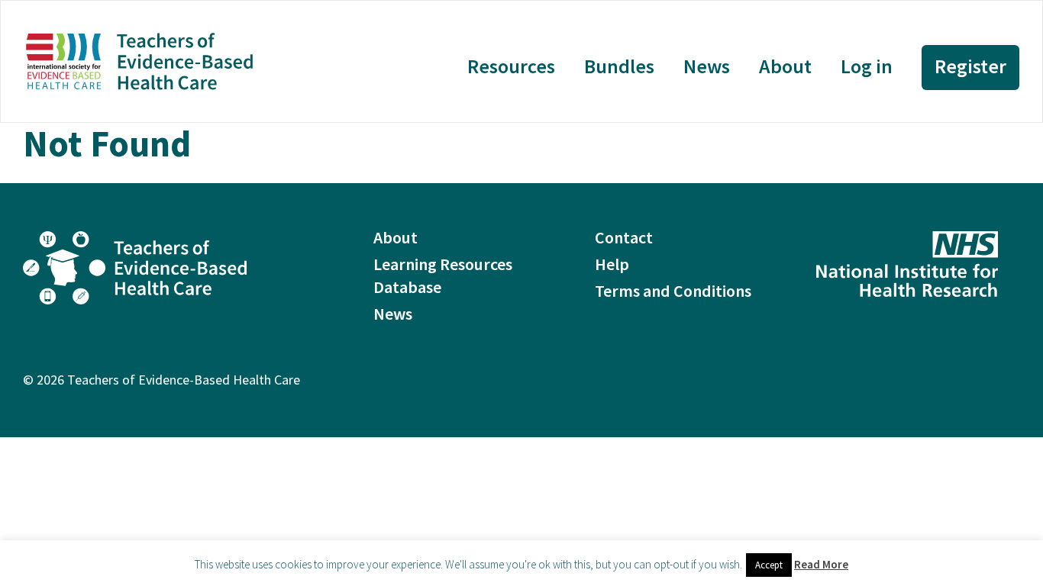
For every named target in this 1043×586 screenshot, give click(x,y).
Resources (511, 66)
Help (612, 264)
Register (970, 66)
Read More (821, 564)
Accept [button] (769, 565)
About (785, 66)
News (706, 66)
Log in (867, 66)
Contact (624, 237)
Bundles (619, 66)
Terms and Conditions (673, 290)
